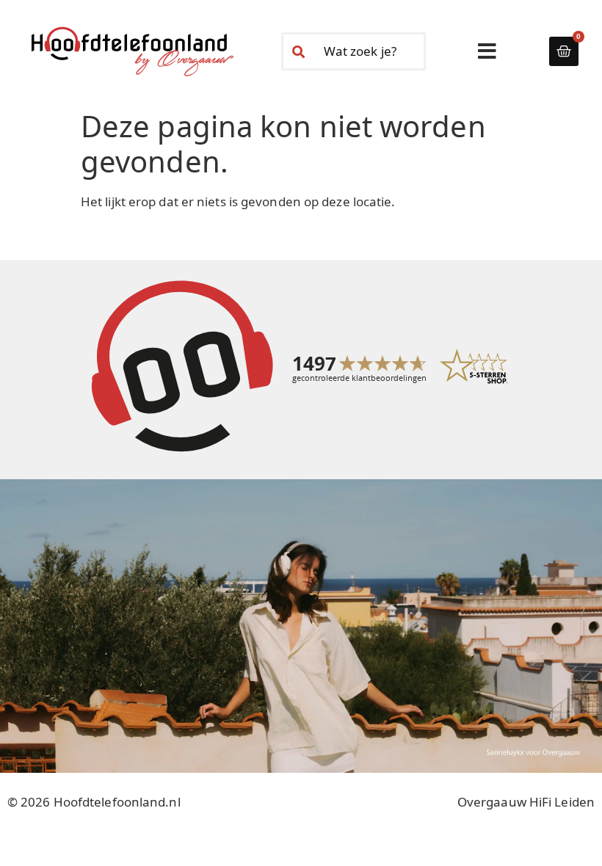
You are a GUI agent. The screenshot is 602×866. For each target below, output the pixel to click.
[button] (487, 51)
